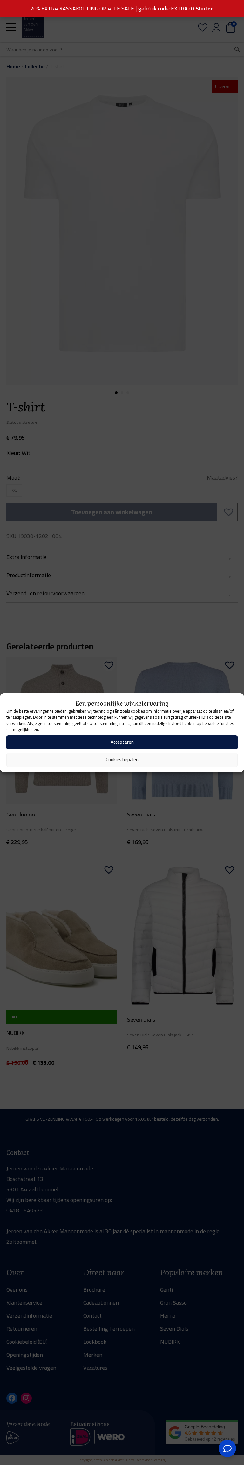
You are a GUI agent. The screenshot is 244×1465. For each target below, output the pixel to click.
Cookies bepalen (122, 759)
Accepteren (122, 742)
